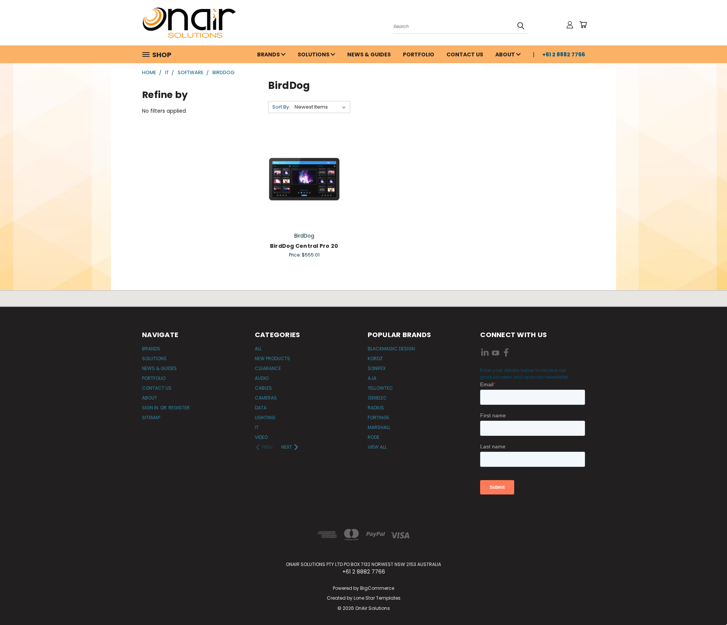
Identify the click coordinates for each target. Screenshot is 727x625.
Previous (707, 601)
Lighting (265, 417)
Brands (269, 54)
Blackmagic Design (391, 348)
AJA (372, 378)
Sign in (150, 407)
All (258, 348)
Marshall (379, 427)
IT (257, 427)
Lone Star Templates (377, 598)
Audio (261, 378)
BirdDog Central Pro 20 (304, 246)
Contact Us (464, 54)
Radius (376, 407)
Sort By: (281, 106)
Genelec (377, 398)
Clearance (268, 368)
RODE (373, 437)
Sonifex (376, 368)
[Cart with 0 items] (583, 24)
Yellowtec (380, 388)
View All (377, 447)
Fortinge (378, 417)
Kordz (375, 358)
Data (261, 407)
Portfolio (418, 54)
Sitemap (151, 417)
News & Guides (369, 54)
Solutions (314, 54)
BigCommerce (377, 588)
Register (179, 407)
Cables (263, 388)
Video (261, 437)
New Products (272, 358)
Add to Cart (304, 178)
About (505, 54)
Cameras (266, 398)
